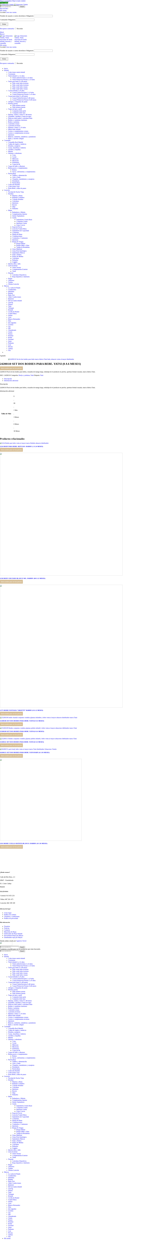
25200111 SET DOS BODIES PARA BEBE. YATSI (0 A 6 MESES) (22, 742)
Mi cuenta (7, 1238)
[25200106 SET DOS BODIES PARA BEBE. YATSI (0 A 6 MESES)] (38, 717)
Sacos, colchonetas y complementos (23, 172)
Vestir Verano (16, 267)
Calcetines (15, 201)
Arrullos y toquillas (14, 149)
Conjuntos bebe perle (19, 111)
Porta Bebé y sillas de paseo (17, 188)
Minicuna (15, 159)
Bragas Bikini (20, 243)
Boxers (14, 205)
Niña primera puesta (18, 105)
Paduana (11, 343)
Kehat (10, 337)
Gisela (14, 218)
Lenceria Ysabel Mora (19, 229)
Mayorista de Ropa (10, 932)
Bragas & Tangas (17, 242)
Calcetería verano (13, 124)
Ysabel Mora (12, 313)
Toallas (10, 282)
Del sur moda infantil (15, 301)
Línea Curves (20, 225)
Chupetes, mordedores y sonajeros (23, 179)
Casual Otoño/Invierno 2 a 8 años (23, 92)
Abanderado (12, 330)
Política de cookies (10, 915)
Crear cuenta (4, 3)
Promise (10, 336)
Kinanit (10, 310)
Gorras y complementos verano (18, 131)
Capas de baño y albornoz (16, 166)
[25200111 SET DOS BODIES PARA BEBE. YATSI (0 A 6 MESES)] (38, 738)
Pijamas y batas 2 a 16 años (17, 127)
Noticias (6, 928)
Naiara (10, 334)
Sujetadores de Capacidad (20, 231)
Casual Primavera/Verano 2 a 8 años (24, 94)
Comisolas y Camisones (20, 238)
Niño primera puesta (18, 107)
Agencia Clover (21, 941)
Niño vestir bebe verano (20, 89)
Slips (13, 207)
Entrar (4, 24)
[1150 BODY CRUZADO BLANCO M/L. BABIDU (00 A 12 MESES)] (61, 575)
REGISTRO (4, 8)
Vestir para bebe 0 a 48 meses (17, 81)
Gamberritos (12, 289)
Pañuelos (15, 208)
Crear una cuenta (11, 12)
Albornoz (11, 280)
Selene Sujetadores (18, 216)
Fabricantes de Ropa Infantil (13, 934)
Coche (14, 157)
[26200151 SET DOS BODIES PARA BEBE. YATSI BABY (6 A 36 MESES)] (28, 749)
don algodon (12, 323)
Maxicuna (15, 161)
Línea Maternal (17, 249)
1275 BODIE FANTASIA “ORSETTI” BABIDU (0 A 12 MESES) (21, 710)
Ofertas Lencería (13, 284)
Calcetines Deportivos (19, 275)
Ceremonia (11, 74)
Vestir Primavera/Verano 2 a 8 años (23, 79)
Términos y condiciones (11, 916)
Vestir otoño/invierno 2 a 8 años (22, 78)
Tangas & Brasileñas (23, 247)
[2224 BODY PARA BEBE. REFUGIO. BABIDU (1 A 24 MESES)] (24, 443)
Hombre (10, 194)
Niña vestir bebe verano (20, 87)
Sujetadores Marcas (18, 253)
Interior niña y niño (14, 264)
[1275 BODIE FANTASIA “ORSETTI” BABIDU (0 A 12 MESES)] (61, 707)
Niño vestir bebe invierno (20, 85)
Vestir (14, 271)
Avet (9, 317)
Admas (10, 348)
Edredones (15, 162)
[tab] (8, 379)
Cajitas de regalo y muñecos (17, 144)
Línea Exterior (12, 266)
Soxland (10, 339)
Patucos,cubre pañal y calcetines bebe (20, 118)
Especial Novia (17, 227)
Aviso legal (7, 913)
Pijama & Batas (17, 234)
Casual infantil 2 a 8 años (16, 91)
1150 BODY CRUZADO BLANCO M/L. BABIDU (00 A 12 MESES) (22, 578)
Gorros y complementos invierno (18, 133)
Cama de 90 (16, 164)
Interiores (11, 135)
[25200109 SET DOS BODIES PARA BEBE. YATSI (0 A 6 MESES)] (38, 728)
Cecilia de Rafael (13, 312)
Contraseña (7, 20)
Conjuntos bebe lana (18, 113)
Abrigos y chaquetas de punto (17, 102)
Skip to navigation (6, 1)
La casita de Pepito (14, 288)
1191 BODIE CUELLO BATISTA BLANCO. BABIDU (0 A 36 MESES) (23, 843)
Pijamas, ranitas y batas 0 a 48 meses (20, 114)
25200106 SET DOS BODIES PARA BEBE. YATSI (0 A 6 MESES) (22, 721)
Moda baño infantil (14, 129)
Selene (10, 315)
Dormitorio (15, 181)
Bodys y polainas (13, 122)
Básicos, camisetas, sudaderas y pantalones (22, 137)
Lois (9, 345)
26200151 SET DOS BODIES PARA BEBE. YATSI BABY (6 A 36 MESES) (24, 752)
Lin (9, 326)
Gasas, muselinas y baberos (17, 148)
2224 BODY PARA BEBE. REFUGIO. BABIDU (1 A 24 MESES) (21, 446)
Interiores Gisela (21, 223)
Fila (9, 350)
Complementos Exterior (20, 269)
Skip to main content (18, 1)
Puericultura (12, 173)
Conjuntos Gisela (21, 221)
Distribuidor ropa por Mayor (13, 937)
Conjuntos (15, 232)
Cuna (14, 155)
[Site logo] (7, 4)
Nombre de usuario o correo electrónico (16, 16)
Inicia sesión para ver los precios (11, 368)
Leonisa (10, 324)
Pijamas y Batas (17, 196)
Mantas (10, 151)
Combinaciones (17, 236)
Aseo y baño (16, 177)
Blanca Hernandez (14, 319)
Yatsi (9, 306)
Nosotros (7, 926)
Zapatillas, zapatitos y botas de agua (19, 116)
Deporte (10, 273)
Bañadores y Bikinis (18, 212)
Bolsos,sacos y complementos (17, 168)
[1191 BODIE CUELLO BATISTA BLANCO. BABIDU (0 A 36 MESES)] (41, 840)
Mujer (10, 210)
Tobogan (11, 308)
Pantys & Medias (17, 256)
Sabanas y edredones (15, 153)
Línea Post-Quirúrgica (19, 251)
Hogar (10, 278)
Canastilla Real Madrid (15, 142)
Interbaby (11, 291)
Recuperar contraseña (7, 28)
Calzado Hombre (17, 199)
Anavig (10, 302)
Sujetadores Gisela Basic (24, 219)
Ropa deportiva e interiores (21, 277)
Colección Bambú (14, 184)
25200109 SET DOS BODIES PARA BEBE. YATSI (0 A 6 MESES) (22, 731)
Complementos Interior (19, 214)
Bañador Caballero (18, 197)
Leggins (14, 262)
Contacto (7, 930)
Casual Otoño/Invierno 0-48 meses (23, 98)
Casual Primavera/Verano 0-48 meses (24, 100)
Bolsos (14, 170)
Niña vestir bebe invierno (20, 83)
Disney (10, 304)
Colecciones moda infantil (16, 72)
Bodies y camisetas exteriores (17, 120)
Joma (10, 341)
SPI (9, 328)
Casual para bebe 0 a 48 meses (18, 96)
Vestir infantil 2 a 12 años (16, 76)
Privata (10, 347)
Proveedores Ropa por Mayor (13, 935)
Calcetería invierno (14, 126)
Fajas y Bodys (16, 254)
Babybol (11, 299)
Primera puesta (13, 103)
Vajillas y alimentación (19, 175)
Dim (9, 321)
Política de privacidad (11, 918)
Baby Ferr (11, 295)
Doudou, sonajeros (14, 146)
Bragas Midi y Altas (22, 245)
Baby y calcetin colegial (16, 138)
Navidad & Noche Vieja (16, 192)
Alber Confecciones (14, 297)
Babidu (10, 293)
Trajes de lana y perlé (15, 109)
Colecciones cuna (13, 186)
